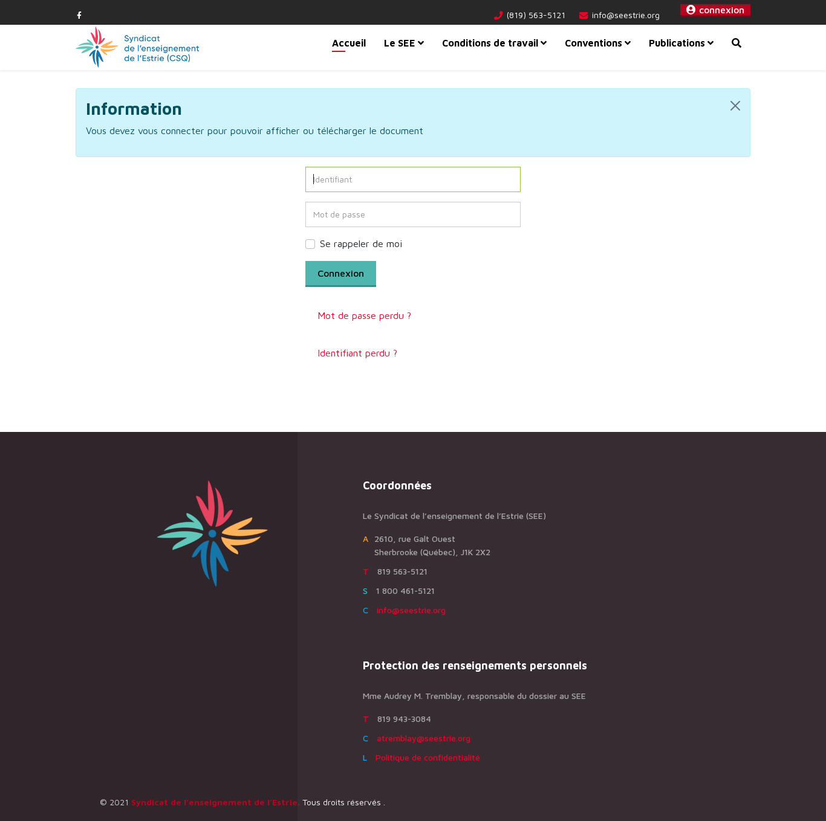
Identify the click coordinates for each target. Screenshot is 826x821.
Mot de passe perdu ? (364, 315)
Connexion (340, 273)
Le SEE (399, 42)
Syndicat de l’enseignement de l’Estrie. (215, 802)
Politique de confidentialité (428, 757)
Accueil (349, 42)
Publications (677, 42)
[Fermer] (735, 106)
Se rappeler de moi (361, 243)
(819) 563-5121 (536, 15)
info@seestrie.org (626, 15)
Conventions (595, 42)
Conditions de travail (490, 42)
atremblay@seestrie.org (423, 738)
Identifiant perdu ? (357, 352)
